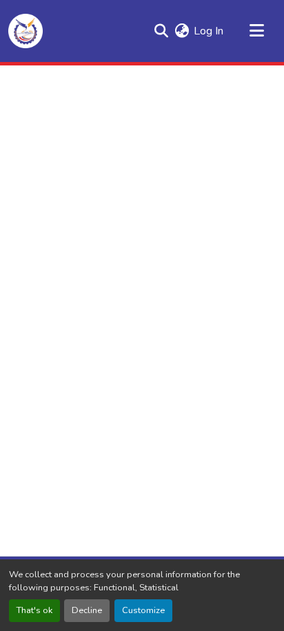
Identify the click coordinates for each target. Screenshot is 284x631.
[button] (25, 31)
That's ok (34, 610)
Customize (143, 610)
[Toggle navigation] (256, 31)
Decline (87, 610)
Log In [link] (208, 31)
